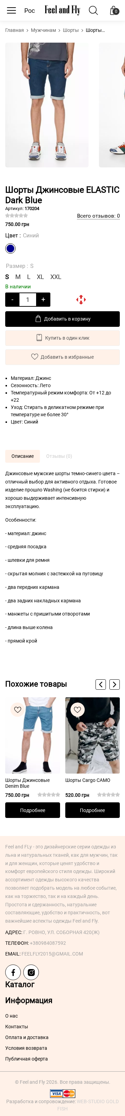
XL (40, 277)
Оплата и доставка (27, 1037)
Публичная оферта (26, 1059)
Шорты (71, 30)
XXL (55, 277)
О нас (11, 1016)
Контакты (16, 1026)
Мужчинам (44, 30)
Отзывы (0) (59, 456)
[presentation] (100, 684)
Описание (22, 456)
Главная (15, 30)
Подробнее (32, 810)
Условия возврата (26, 1048)
